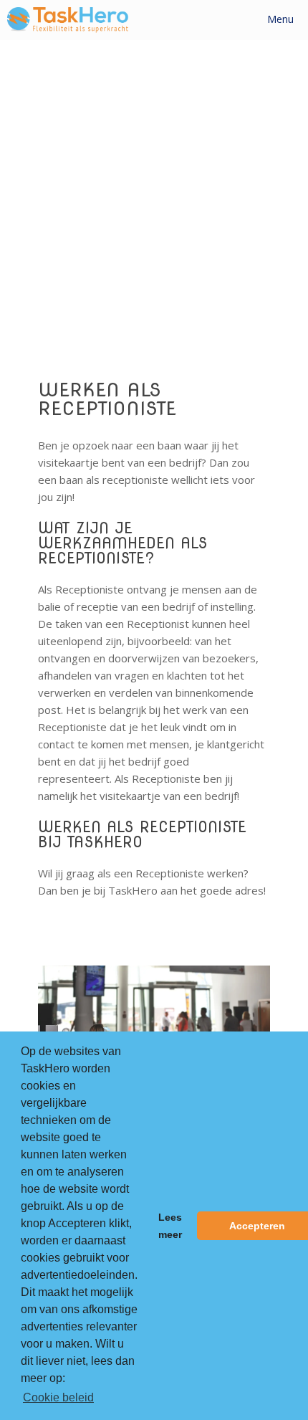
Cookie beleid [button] (58, 1397)
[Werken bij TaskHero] (68, 20)
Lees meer (170, 1225)
